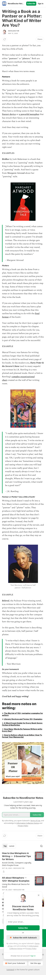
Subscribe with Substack (25, 937)
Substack (10, 969)
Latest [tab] (11, 846)
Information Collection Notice (27, 823)
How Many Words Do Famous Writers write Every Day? (22, 730)
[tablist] (9, 846)
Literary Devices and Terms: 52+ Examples (23, 719)
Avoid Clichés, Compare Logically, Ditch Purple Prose (17, 863)
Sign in (40, 3)
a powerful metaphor (29, 114)
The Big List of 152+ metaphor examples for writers (22, 714)
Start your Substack (16, 963)
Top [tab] (5, 846)
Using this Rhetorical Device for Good (16, 885)
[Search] (41, 846)
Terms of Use (35, 820)
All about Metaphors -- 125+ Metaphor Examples (15, 879)
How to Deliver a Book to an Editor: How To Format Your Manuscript (22, 736)
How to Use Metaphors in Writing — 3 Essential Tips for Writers (16, 856)
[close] (39, 895)
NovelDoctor (13, 31)
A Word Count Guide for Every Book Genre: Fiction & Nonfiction (22, 724)
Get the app (35, 963)
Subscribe (31, 3)
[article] (23, 862)
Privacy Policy (31, 948)
